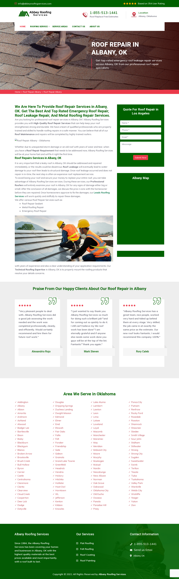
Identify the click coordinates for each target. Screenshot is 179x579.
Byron (20, 468)
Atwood (21, 424)
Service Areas (59, 26)
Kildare (59, 505)
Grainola (59, 457)
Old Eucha (98, 494)
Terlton (135, 468)
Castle (20, 475)
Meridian (97, 446)
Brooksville (23, 457)
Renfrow (135, 409)
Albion (20, 409)
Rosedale (136, 416)
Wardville (136, 486)
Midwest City (100, 450)
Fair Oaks (60, 431)
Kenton (59, 501)
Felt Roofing (87, 548)
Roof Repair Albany (32, 92)
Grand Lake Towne (65, 461)
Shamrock (136, 424)
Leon (95, 413)
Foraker (59, 442)
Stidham (135, 442)
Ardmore (22, 416)
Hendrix (59, 472)
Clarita (20, 486)
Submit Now (140, 157)
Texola (134, 472)
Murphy (97, 457)
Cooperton (23, 497)
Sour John (136, 439)
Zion (133, 505)
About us (95, 26)
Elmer (58, 420)
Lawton (97, 409)
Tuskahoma (137, 479)
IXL (57, 494)
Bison (20, 435)
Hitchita (59, 479)
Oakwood (98, 486)
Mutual (97, 464)
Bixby (20, 439)
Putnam (135, 405)
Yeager (134, 497)
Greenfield (60, 464)
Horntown (60, 490)
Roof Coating (87, 554)
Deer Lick (22, 501)
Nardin (96, 468)
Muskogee (98, 461)
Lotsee (96, 420)
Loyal (96, 427)
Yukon (134, 501)
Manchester (99, 435)
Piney (96, 508)
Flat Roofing (87, 543)
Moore (96, 453)
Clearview (22, 490)
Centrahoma (23, 479)
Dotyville (21, 508)
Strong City (137, 453)
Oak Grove (98, 483)
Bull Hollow (23, 464)
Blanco (21, 450)
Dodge (20, 505)
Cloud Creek (23, 494)
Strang (134, 450)
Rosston (135, 420)
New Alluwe (99, 475)
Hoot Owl (60, 486)
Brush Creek (23, 461)
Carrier (21, 472)
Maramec (98, 439)
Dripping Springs (64, 405)
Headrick (60, 468)
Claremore (22, 483)
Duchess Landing (64, 409)
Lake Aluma (99, 402)
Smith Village (138, 435)
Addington (22, 402)
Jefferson (60, 497)
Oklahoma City (101, 490)
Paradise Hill (99, 505)
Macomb (97, 431)
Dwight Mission (63, 413)
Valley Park (137, 483)
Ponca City (136, 402)
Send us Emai (143, 550)
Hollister (59, 483)
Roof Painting (87, 560)
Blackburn (22, 442)
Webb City (136, 490)
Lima (95, 416)
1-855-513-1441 (104, 12)
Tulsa (134, 475)
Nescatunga (99, 472)
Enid (57, 424)
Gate (57, 450)
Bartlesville (23, 431)
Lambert (97, 405)
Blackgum (22, 446)
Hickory (59, 475)
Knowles (59, 508)
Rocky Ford (137, 413)
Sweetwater (137, 461)
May (95, 442)
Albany (21, 405)
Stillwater (136, 446)
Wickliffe (135, 494)
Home (23, 26)
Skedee (135, 431)
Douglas (59, 402)
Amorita (21, 413)
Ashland (21, 420)
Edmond (59, 416)
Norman (97, 479)
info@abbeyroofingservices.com (34, 3)
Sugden (135, 457)
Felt (57, 439)
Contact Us (78, 26)
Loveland (98, 424)
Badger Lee (23, 427)
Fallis (58, 435)
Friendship (60, 446)
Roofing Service (39, 26)
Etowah (59, 427)
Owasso (97, 497)
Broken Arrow (24, 453)
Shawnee (136, 427)
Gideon (59, 453)
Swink (134, 464)
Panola (97, 501)
